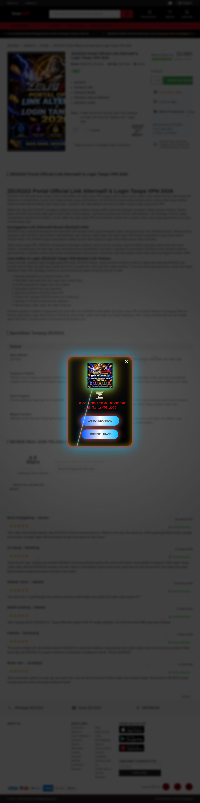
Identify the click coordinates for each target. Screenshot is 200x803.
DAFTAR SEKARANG (100, 420)
